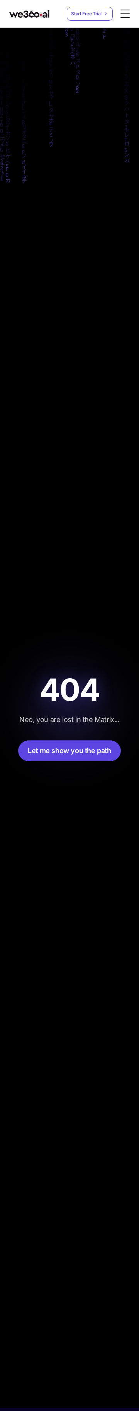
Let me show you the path (69, 751)
